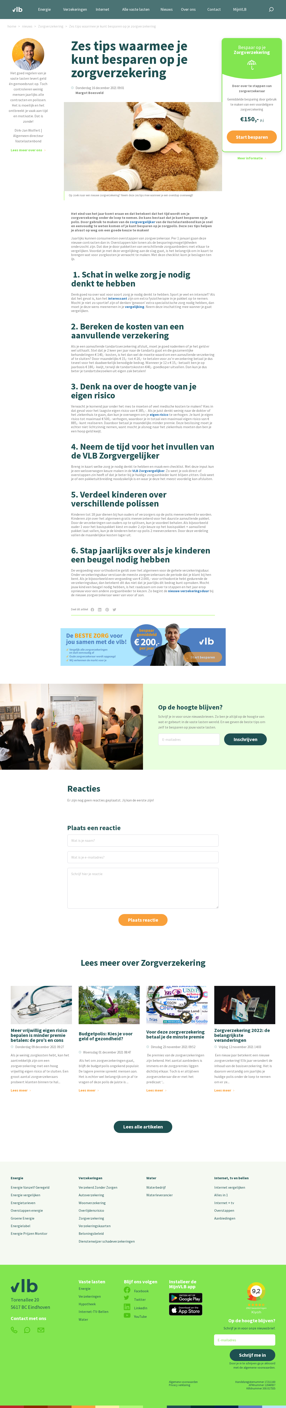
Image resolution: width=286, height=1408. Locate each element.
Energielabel (20, 1226)
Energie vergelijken (25, 1195)
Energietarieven (23, 1203)
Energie (44, 9)
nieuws (27, 26)
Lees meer (19, 1090)
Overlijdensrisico (91, 1210)
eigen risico (159, 414)
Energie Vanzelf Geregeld (30, 1187)
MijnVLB (239, 9)
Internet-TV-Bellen (93, 1311)
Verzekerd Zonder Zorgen (98, 1187)
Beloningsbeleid (91, 1233)
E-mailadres (168, 736)
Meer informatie (250, 158)
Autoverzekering (91, 1195)
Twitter (140, 1299)
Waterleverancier (159, 1195)
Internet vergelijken (229, 1187)
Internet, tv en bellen (231, 1178)
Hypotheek (87, 1304)
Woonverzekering (92, 1203)
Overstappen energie (27, 1210)
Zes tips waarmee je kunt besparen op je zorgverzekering (112, 26)
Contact (214, 9)
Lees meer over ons (26, 150)
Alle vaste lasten (135, 9)
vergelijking (134, 306)
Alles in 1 (221, 1195)
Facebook (141, 1291)
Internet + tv (224, 1203)
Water (151, 1178)
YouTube (140, 1316)
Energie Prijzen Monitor (29, 1233)
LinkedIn (140, 1308)
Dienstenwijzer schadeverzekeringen (107, 1241)
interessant (117, 298)
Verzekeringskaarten (95, 1226)
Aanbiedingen (224, 1218)
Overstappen (224, 1210)
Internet (102, 9)
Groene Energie (22, 1218)
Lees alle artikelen (143, 1127)
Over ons (188, 9)
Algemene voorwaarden (183, 1382)
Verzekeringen (75, 9)
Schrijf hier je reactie (81, 871)
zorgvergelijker (143, 222)
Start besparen (252, 137)
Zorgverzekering (50, 26)
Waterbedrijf (156, 1187)
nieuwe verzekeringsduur (188, 591)
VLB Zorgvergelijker (148, 470)
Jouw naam (76, 837)
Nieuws (166, 9)
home (11, 26)
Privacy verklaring (179, 1385)
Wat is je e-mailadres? (81, 854)
